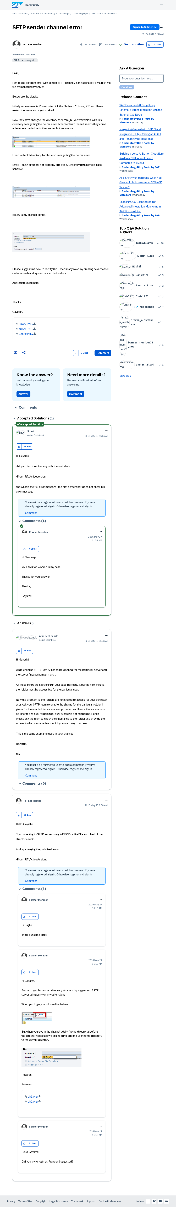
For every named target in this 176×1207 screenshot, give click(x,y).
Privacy (11, 1201)
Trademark (77, 1201)
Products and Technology (43, 14)
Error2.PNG (26, 324)
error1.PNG (25, 329)
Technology (63, 14)
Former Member (33, 44)
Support (91, 1201)
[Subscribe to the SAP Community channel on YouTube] (160, 1201)
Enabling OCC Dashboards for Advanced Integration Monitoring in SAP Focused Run (140, 206)
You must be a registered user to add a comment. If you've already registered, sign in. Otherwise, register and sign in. (60, 504)
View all (124, 375)
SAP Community (20, 14)
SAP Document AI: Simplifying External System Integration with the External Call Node (140, 110)
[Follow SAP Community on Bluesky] (154, 1201)
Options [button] (161, 27)
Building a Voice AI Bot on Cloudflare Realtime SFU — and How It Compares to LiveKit (141, 158)
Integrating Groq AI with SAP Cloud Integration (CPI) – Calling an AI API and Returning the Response (140, 134)
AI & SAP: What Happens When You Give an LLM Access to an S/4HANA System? (140, 182)
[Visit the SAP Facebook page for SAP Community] (148, 1201)
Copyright (41, 1201)
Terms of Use (25, 1201)
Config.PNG (26, 333)
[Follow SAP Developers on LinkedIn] (166, 1201)
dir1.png (32, 1096)
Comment (102, 353)
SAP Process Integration (25, 60)
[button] (149, 45)
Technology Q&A (80, 14)
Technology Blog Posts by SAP (141, 167)
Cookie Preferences (110, 1201)
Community (32, 5)
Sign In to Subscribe (145, 27)
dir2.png (32, 1101)
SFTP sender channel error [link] (104, 14)
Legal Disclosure (59, 1201)
